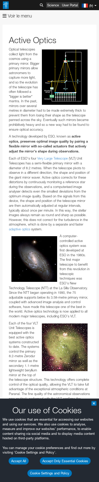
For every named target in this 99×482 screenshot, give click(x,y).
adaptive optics (19, 229)
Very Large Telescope (52, 158)
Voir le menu (19, 16)
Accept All (18, 461)
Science (53, 5)
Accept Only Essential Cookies (65, 461)
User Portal (70, 5)
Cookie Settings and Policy (49, 473)
